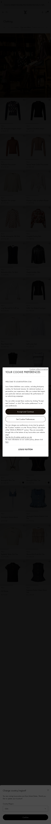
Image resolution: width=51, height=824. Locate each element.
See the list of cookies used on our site (18, 437)
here (7, 442)
